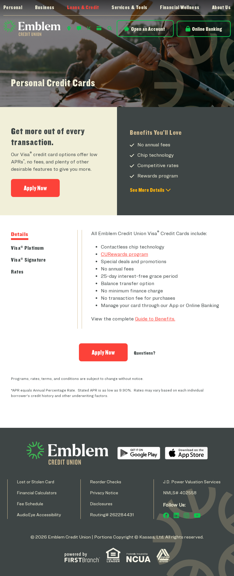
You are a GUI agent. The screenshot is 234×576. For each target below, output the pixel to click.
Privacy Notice (104, 492)
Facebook (166, 516)
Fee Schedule (30, 503)
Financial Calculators (37, 492)
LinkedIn (176, 516)
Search (110, 28)
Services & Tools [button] (129, 7)
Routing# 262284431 (112, 514)
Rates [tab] (17, 271)
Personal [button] (12, 7)
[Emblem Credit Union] (31, 27)
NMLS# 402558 (180, 492)
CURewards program (124, 254)
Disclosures (101, 503)
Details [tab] (19, 234)
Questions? (144, 353)
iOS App (186, 453)
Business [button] (45, 7)
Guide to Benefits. (155, 319)
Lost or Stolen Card (35, 481)
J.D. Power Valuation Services (192, 481)
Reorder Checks (105, 481)
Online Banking (207, 29)
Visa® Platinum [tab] (27, 248)
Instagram (186, 516)
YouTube (197, 516)
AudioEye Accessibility (39, 514)
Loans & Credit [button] (83, 7)
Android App (138, 453)
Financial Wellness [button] (179, 7)
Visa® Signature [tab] (28, 259)
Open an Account (148, 29)
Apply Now (35, 188)
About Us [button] (221, 7)
